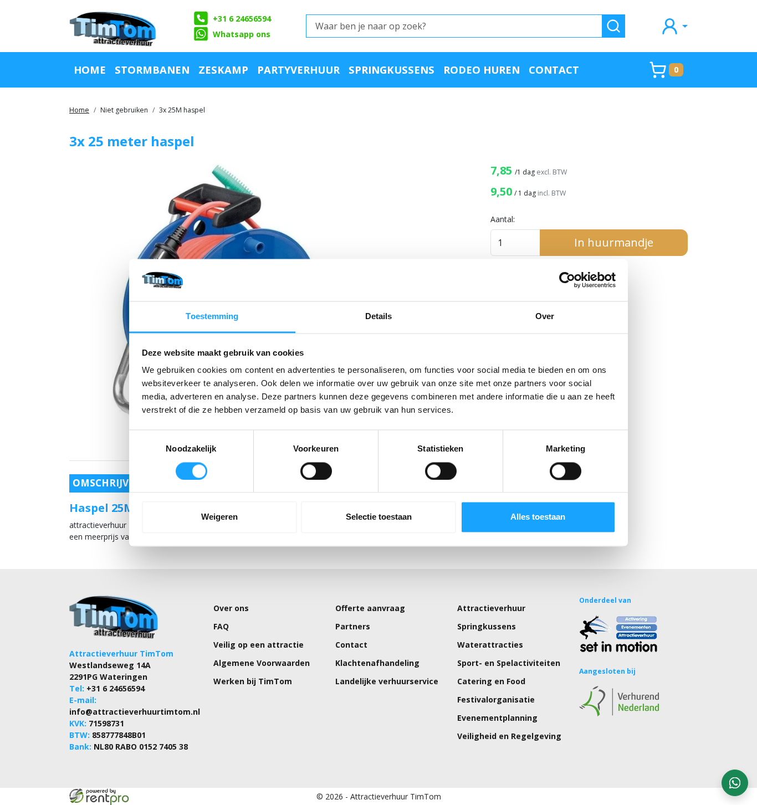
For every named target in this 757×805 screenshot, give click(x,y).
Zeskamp (223, 69)
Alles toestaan (537, 517)
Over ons (231, 608)
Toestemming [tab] (212, 316)
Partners (352, 626)
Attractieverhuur (491, 608)
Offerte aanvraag (370, 608)
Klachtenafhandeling (377, 663)
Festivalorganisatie (496, 699)
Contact (554, 69)
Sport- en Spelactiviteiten (508, 663)
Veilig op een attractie (258, 644)
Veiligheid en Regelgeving (509, 736)
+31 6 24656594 (242, 18)
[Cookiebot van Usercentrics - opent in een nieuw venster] (567, 279)
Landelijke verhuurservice (386, 681)
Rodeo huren (481, 69)
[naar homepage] (113, 26)
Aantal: (502, 219)
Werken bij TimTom (252, 681)
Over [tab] (544, 316)
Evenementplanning (497, 717)
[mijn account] (674, 25)
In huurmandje (613, 242)
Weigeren (219, 517)
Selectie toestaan (379, 517)
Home (90, 69)
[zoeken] (613, 26)
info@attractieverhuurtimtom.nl (134, 711)
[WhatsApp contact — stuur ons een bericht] (735, 783)
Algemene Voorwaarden (261, 663)
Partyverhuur (298, 69)
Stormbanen (152, 69)
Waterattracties (490, 644)
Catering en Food (491, 681)
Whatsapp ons (241, 34)
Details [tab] (378, 316)
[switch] (316, 471)
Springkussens (391, 69)
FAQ (221, 626)
